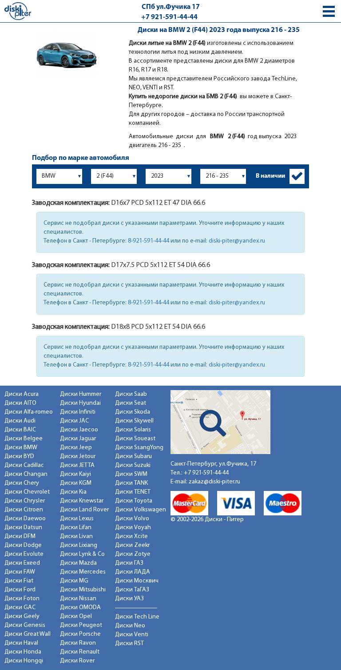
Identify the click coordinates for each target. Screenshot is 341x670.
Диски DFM (20, 536)
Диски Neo (130, 625)
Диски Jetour (77, 456)
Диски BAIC (20, 430)
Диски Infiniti (77, 412)
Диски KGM (75, 483)
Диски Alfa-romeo (28, 412)
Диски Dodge (23, 545)
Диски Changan (26, 474)
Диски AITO (20, 403)
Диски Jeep (76, 447)
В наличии (270, 176)
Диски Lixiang (78, 545)
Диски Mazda (78, 563)
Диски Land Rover (84, 509)
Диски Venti (131, 634)
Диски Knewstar (81, 501)
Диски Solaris (133, 430)
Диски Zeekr (132, 545)
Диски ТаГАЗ (132, 589)
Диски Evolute (24, 554)
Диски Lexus (77, 518)
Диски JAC (74, 421)
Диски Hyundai (80, 403)
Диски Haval (21, 643)
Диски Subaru (133, 456)
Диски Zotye (133, 554)
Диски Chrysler (24, 501)
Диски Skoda (132, 412)
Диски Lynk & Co (82, 554)
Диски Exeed (22, 563)
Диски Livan (76, 536)
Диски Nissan (78, 598)
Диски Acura (21, 394)
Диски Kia (73, 492)
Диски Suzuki (133, 465)
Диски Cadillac (24, 465)
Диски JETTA (77, 465)
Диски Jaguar (78, 438)
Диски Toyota (133, 501)
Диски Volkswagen (140, 509)
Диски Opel (76, 616)
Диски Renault (79, 652)
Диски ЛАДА (132, 572)
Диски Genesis (24, 625)
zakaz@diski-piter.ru (214, 482)
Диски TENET (133, 492)
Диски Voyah (133, 527)
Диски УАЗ (129, 598)
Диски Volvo (132, 518)
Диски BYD (19, 456)
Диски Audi (20, 421)
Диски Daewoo (25, 518)
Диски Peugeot (81, 625)
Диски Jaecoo (79, 430)
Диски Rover (77, 661)
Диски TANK (131, 483)
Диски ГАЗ (129, 563)
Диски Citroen (23, 509)
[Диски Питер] (17, 11)
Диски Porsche (80, 634)
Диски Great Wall (27, 634)
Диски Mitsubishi (83, 589)
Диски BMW (20, 447)
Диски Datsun (23, 527)
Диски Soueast (135, 438)
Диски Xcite (131, 536)
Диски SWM (131, 474)
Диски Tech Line (137, 617)
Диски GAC (20, 607)
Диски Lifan (75, 527)
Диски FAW (19, 572)
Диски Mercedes (83, 572)
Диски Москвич (137, 581)
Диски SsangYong (139, 447)
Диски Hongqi (23, 661)
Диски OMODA (80, 607)
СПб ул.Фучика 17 (171, 7)
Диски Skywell (134, 421)
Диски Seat (130, 403)
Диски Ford (20, 589)
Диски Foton (22, 598)
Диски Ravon (78, 643)
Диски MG (74, 581)
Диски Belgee (23, 438)
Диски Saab (131, 394)
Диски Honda (22, 652)
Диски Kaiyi (75, 474)
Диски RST (129, 643)
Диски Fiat (18, 581)
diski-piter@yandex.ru (237, 241)
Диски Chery (21, 483)
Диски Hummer (80, 394)
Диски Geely (22, 616)
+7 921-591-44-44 (169, 17)
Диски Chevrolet (27, 492)
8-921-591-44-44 (148, 241)
